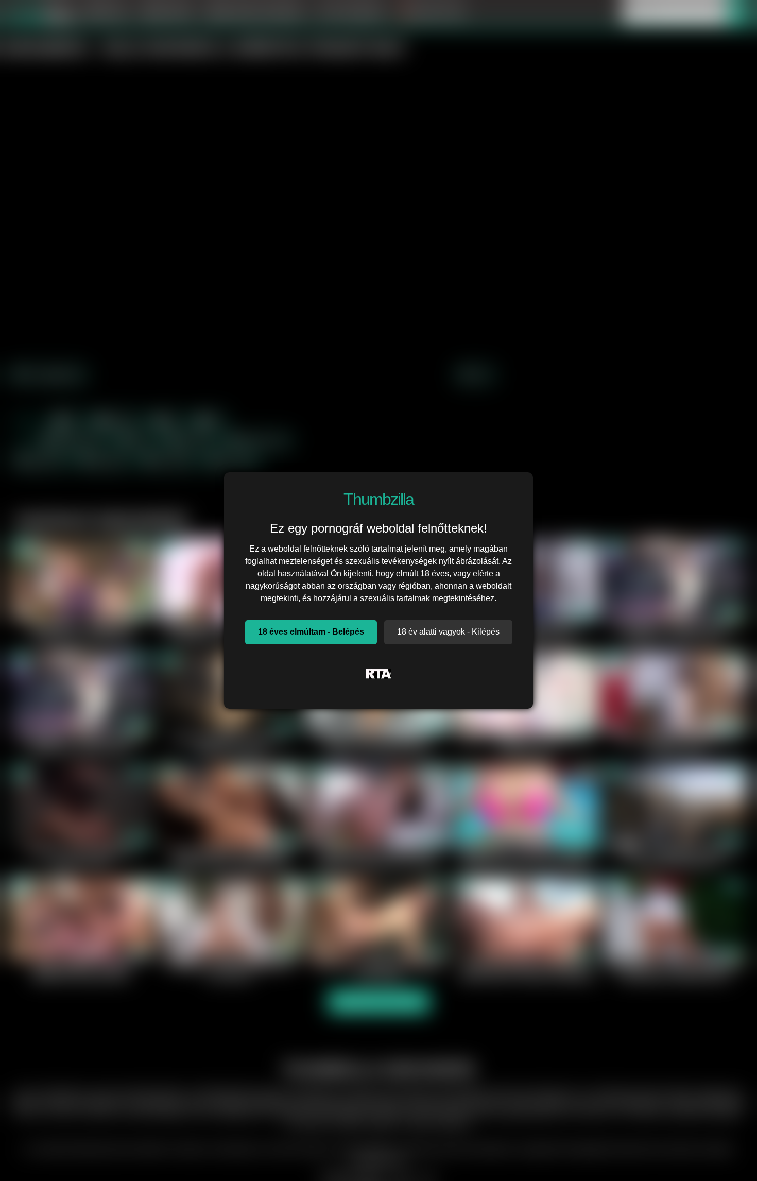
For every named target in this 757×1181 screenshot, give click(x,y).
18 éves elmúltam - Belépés (311, 631)
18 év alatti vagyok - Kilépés (448, 631)
